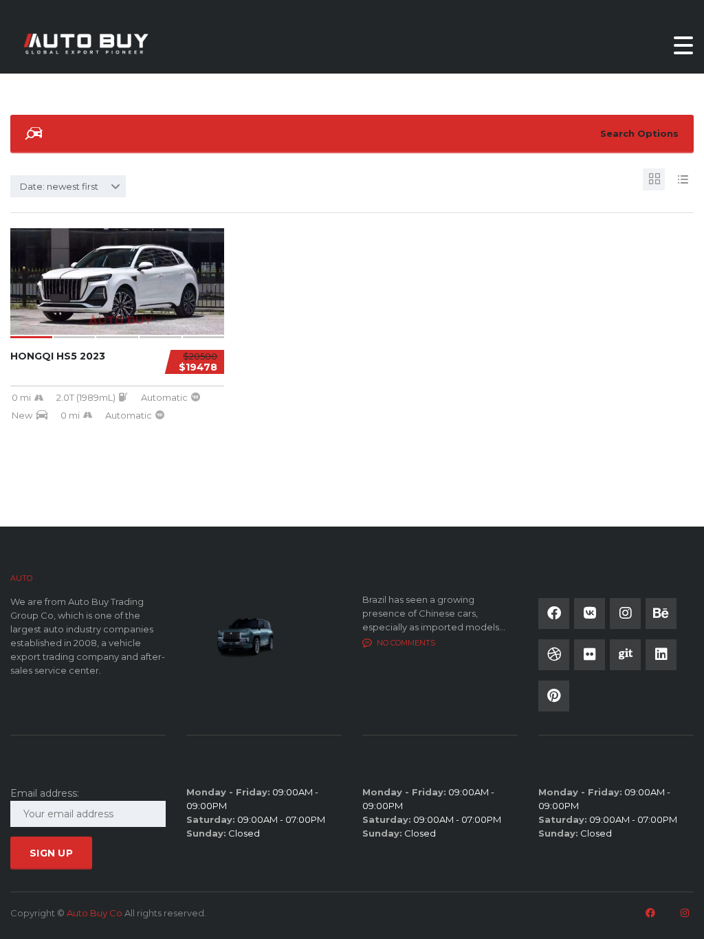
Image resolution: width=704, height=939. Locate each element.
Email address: (44, 793)
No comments (406, 643)
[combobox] (68, 186)
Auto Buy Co (94, 912)
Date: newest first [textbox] (59, 186)
